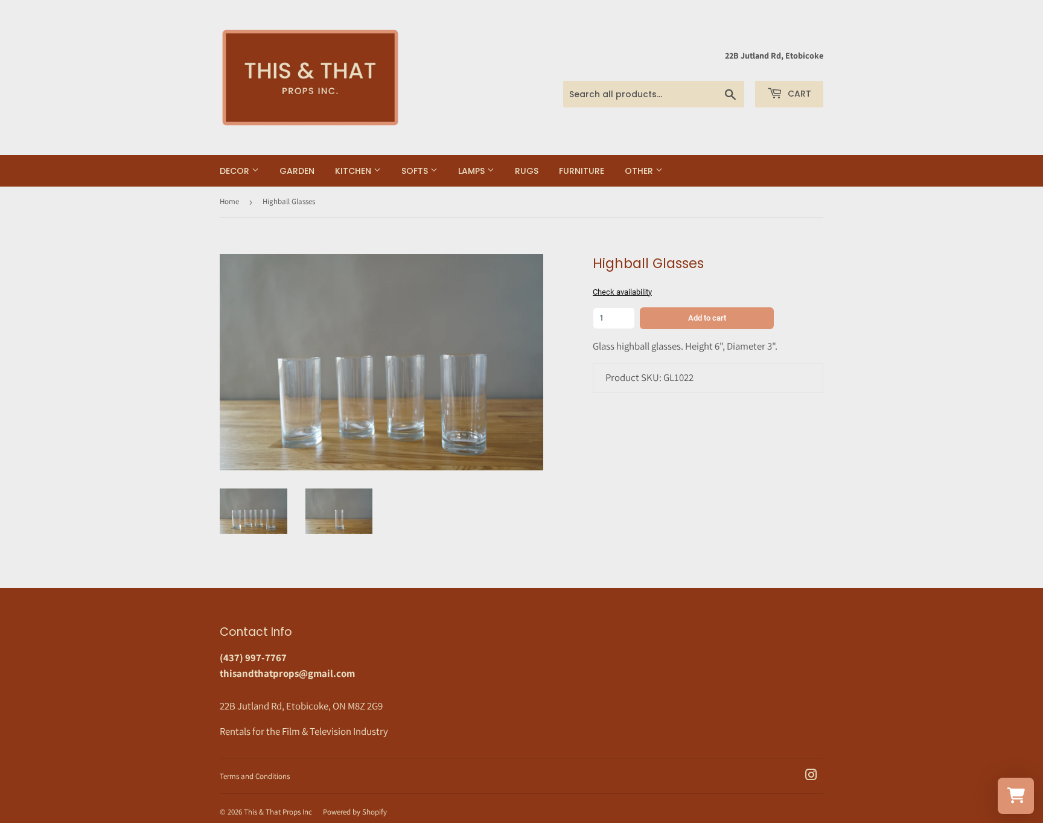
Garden (296, 171)
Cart (798, 94)
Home (229, 201)
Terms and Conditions (255, 776)
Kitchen (354, 171)
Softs (415, 171)
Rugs (526, 171)
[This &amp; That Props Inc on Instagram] (811, 776)
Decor (236, 171)
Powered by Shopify (355, 812)
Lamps (472, 171)
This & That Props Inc (278, 812)
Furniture (581, 171)
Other (640, 171)
